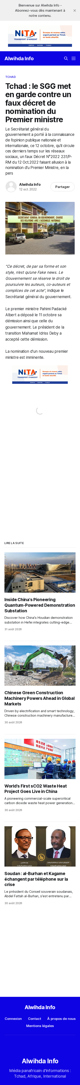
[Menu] (73, 58)
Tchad (10, 77)
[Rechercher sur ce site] (66, 58)
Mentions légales (40, 1026)
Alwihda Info (19, 58)
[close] (74, 10)
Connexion (13, 1019)
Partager (62, 187)
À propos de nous (61, 1019)
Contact (34, 1019)
